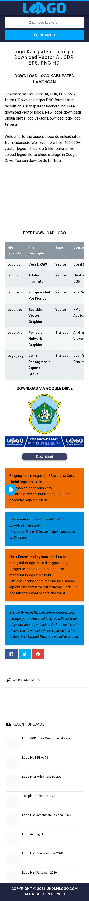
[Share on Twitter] (25, 654)
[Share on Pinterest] (38, 654)
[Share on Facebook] (11, 654)
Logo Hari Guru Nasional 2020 (42, 853)
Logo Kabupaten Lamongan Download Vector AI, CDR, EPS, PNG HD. (44, 57)
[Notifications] (11, 490)
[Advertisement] (44, 197)
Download (44, 457)
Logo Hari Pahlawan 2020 (39, 872)
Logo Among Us (33, 834)
